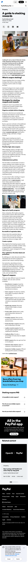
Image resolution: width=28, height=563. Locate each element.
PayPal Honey (6, 269)
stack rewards (16, 180)
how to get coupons (15, 73)
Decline (18, 559)
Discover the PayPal (9, 385)
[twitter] (3, 26)
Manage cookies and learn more (12, 554)
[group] (14, 372)
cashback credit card (7, 188)
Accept (8, 559)
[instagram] (8, 26)
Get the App (14, 434)
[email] (17, 26)
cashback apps (13, 353)
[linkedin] (12, 26)
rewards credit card (11, 132)
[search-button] (26, 6)
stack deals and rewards (18, 75)
